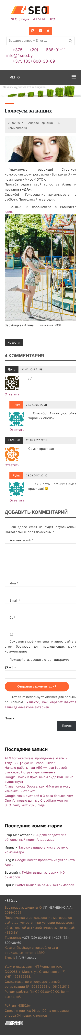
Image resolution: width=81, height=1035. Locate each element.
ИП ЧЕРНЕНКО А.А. (57, 907)
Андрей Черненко (40, 122)
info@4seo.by (19, 55)
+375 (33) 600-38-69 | (35, 61)
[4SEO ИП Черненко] (40, 11)
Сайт (13, 617)
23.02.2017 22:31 (36, 404)
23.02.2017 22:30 (36, 475)
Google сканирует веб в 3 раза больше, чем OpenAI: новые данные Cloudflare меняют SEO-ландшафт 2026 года (39, 800)
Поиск (10, 718)
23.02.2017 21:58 (31, 369)
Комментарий (21, 540)
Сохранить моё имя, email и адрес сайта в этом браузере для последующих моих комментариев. (40, 646)
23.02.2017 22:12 (36, 440)
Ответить (12, 394)
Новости (13, 342)
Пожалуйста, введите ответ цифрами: (39, 660)
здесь (9, 212)
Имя (13, 583)
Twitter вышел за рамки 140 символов (44, 885)
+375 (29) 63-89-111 (37, 938)
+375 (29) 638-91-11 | (43, 49)
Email (14, 600)
